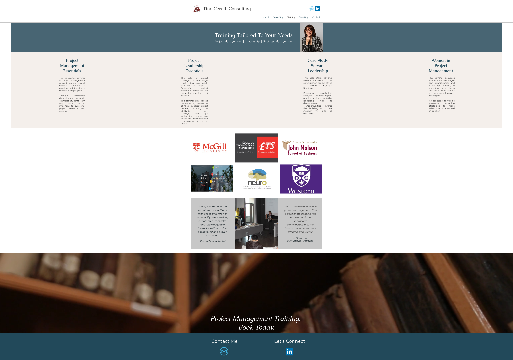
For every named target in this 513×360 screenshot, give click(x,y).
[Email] (317, 8)
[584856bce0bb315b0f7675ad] (312, 8)
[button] (212, 147)
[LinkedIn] (289, 351)
